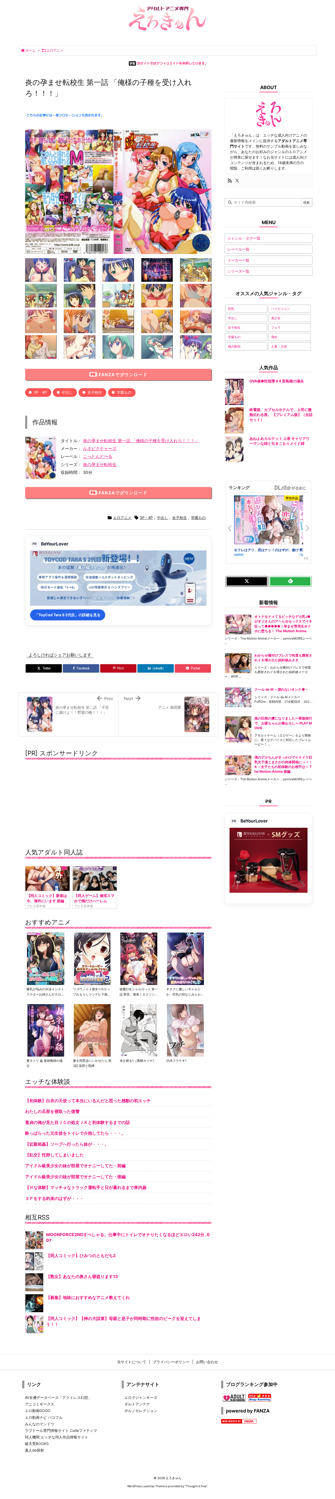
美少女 (276, 318)
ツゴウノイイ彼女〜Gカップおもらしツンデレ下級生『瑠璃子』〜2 (92, 994)
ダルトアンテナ (137, 1404)
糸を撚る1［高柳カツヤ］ (138, 1061)
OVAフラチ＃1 (176, 1061)
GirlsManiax (290, 488)
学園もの (124, 392)
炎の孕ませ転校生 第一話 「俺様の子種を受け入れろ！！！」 (141, 440)
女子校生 (94, 392)
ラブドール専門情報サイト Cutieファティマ (61, 1430)
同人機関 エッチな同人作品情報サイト (56, 1437)
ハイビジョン (280, 309)
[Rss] (229, 180)
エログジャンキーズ (140, 1397)
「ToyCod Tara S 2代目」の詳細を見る (67, 615)
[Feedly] (290, 581)
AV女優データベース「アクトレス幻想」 (58, 1397)
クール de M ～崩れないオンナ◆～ (281, 689)
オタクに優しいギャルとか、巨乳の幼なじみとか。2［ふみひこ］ (185, 994)
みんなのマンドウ (39, 1424)
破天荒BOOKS (37, 1443)
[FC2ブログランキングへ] (259, 1397)
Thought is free (196, 1486)
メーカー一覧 (238, 260)
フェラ (276, 327)
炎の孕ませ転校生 (99, 464)
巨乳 (231, 309)
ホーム (30, 50)
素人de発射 (34, 1450)
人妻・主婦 (279, 346)
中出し (67, 392)
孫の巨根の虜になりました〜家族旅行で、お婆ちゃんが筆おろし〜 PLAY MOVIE (283, 723)
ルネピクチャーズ (99, 448)
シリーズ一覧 (238, 271)
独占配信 (234, 346)
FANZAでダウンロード (123, 374)
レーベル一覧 (238, 249)
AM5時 (239, 554)
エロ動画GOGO (38, 1410)
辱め (274, 337)
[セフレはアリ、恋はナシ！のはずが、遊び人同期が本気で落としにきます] (266, 521)
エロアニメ (54, 50)
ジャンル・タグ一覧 (243, 238)
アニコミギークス (39, 1404)
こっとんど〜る (97, 456)
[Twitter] (237, 180)
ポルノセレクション (140, 1410)
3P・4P (40, 392)
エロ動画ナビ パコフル (44, 1417)
